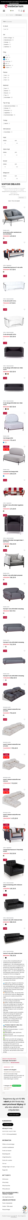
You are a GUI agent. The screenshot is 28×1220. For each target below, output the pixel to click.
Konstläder (8, 97)
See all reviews (15, 1062)
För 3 (6, 80)
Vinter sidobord (7, 1087)
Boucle (7, 93)
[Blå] (3, 442)
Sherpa (7, 108)
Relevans (22, 197)
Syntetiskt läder (9, 115)
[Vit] (3, 305)
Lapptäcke (8, 112)
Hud (6, 88)
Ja (6, 29)
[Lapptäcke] (3, 272)
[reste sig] (6, 442)
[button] (16, 10)
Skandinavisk (9, 40)
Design (7, 42)
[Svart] (6, 374)
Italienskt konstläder (11, 106)
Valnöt (7, 123)
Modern (7, 44)
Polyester (8, 110)
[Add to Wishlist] (24, 207)
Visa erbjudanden (14, 3)
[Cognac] (8, 374)
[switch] (24, 1212)
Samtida (7, 46)
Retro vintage (9, 37)
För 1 (6, 77)
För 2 (6, 75)
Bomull (7, 90)
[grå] (3, 238)
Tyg (6, 95)
